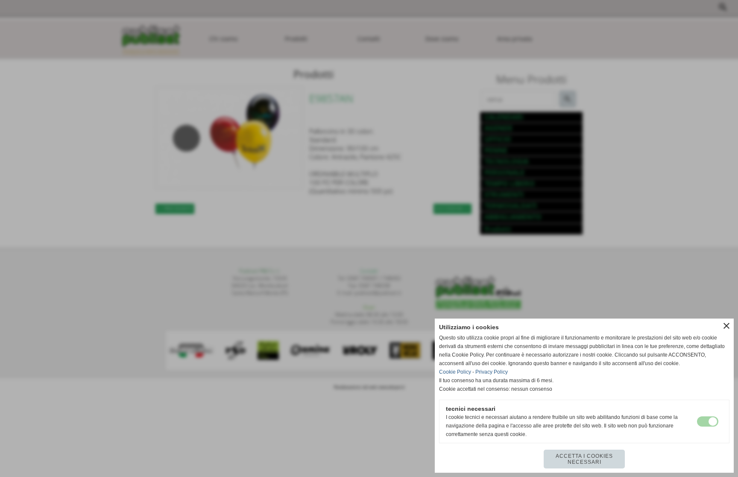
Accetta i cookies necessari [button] (584, 459)
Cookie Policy (455, 372)
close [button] (726, 326)
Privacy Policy (491, 372)
